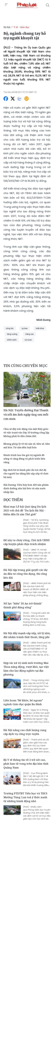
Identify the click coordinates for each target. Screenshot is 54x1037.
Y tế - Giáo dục (21, 27)
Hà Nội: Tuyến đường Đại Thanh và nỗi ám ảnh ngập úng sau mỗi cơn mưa (25, 414)
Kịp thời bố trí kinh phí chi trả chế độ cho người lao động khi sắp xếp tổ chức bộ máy (26, 473)
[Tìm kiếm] (47, 5)
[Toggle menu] (6, 4)
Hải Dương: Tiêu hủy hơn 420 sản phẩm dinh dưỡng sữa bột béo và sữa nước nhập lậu (26, 488)
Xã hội (6, 27)
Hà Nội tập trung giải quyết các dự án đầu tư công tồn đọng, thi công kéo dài (25, 573)
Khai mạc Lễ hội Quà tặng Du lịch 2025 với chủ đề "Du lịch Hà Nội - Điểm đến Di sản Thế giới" (24, 510)
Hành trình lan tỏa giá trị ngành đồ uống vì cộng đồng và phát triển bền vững (24, 459)
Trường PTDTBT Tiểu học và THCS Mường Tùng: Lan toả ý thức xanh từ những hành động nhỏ (25, 797)
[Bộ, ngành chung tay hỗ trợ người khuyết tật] (27, 5)
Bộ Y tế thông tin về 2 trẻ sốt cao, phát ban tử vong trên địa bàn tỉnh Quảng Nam (25, 763)
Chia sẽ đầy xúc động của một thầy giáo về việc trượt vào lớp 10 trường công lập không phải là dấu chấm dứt (26, 432)
